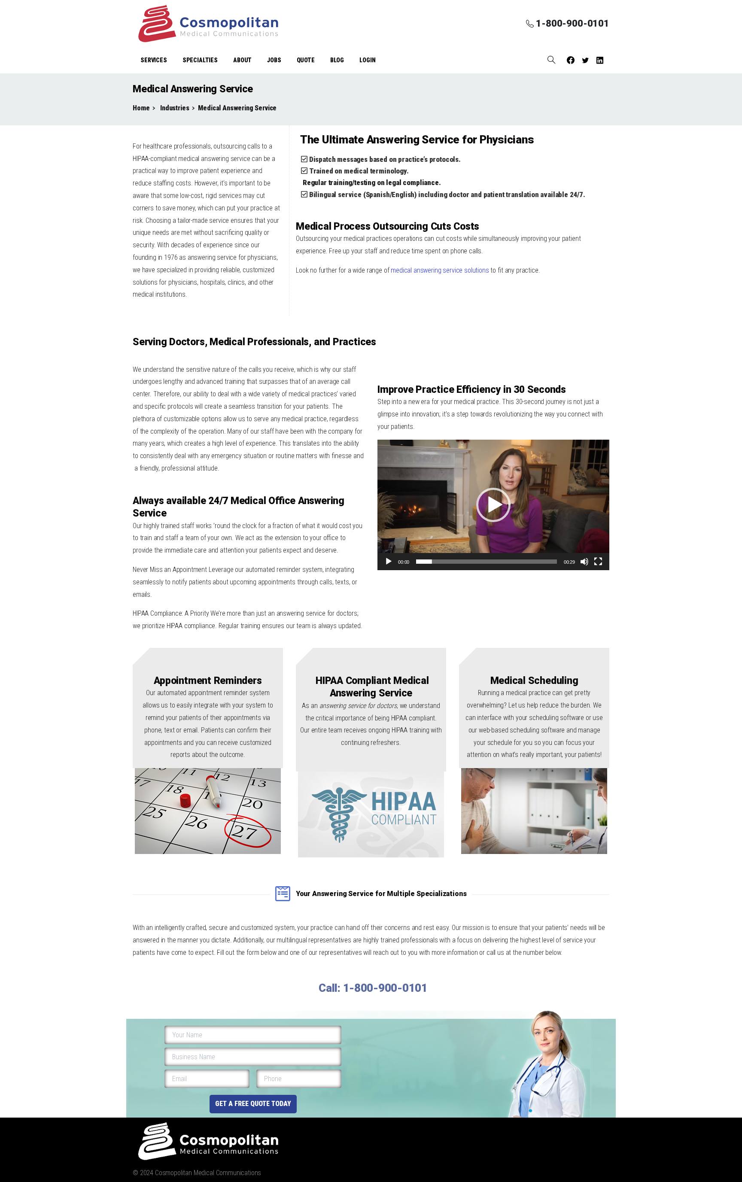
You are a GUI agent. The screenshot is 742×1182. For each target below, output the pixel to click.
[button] (493, 505)
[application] (493, 505)
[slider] (486, 561)
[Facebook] (570, 60)
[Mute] (584, 561)
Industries (173, 108)
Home (141, 108)
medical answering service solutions (440, 270)
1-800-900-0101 (572, 23)
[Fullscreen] (598, 561)
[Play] (388, 561)
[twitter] (585, 60)
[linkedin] (600, 60)
